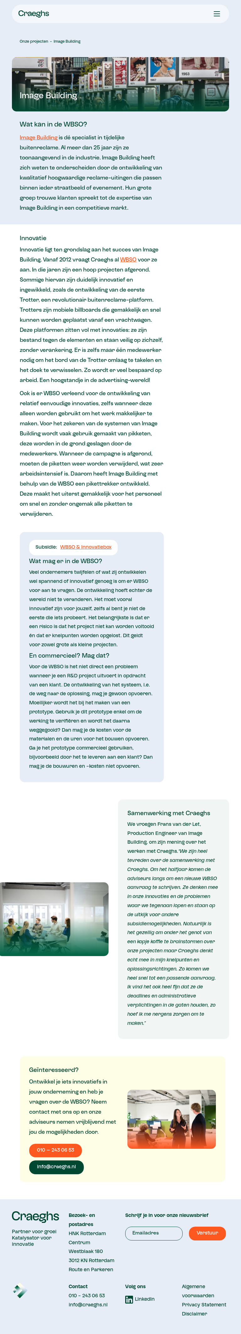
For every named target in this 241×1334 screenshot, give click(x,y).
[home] (34, 14)
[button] (217, 14)
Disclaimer (194, 1314)
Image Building (67, 42)
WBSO (128, 260)
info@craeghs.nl (56, 1167)
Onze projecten (34, 42)
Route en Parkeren (91, 1270)
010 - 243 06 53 (87, 1296)
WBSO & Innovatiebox (85, 547)
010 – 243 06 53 (55, 1150)
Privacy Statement (204, 1305)
